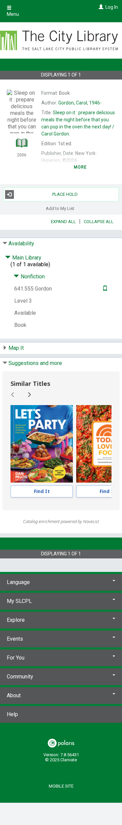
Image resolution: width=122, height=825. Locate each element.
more (80, 167)
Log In (111, 7)
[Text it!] (104, 288)
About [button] (14, 695)
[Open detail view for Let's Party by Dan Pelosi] (42, 444)
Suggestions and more (35, 363)
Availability (21, 243)
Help (12, 714)
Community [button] (20, 676)
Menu (13, 14)
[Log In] (100, 7)
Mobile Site (61, 786)
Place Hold (65, 194)
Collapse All (99, 221)
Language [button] (18, 582)
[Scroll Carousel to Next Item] (29, 395)
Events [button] (15, 639)
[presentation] (42, 444)
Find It (42, 491)
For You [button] (15, 657)
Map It (16, 348)
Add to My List (60, 208)
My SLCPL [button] (19, 601)
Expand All (63, 221)
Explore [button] (16, 620)
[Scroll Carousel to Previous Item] (13, 395)
